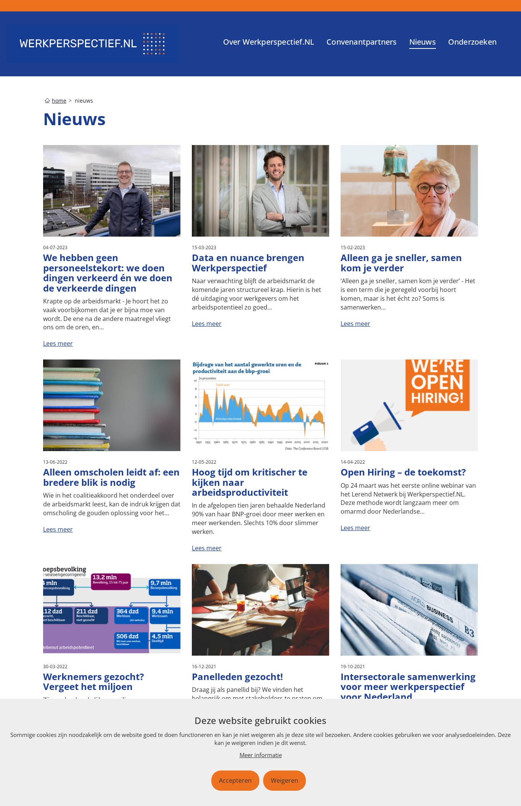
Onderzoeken (472, 42)
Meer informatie (261, 755)
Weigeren (284, 780)
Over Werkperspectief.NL (269, 42)
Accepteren (235, 780)
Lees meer (58, 343)
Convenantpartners (361, 42)
